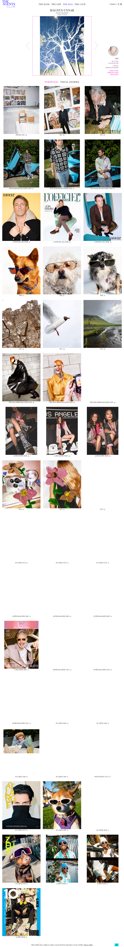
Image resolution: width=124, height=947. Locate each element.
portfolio (51, 81)
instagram (114, 74)
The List (56, 4)
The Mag (68, 4)
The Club (80, 4)
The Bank (44, 4)
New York (115, 61)
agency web (113, 71)
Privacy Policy (88, 945)
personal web (112, 72)
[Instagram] (121, 4)
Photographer (62, 13)
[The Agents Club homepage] (8, 4)
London (115, 66)
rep (116, 58)
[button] (118, 4)
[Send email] (117, 63)
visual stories (69, 81)
